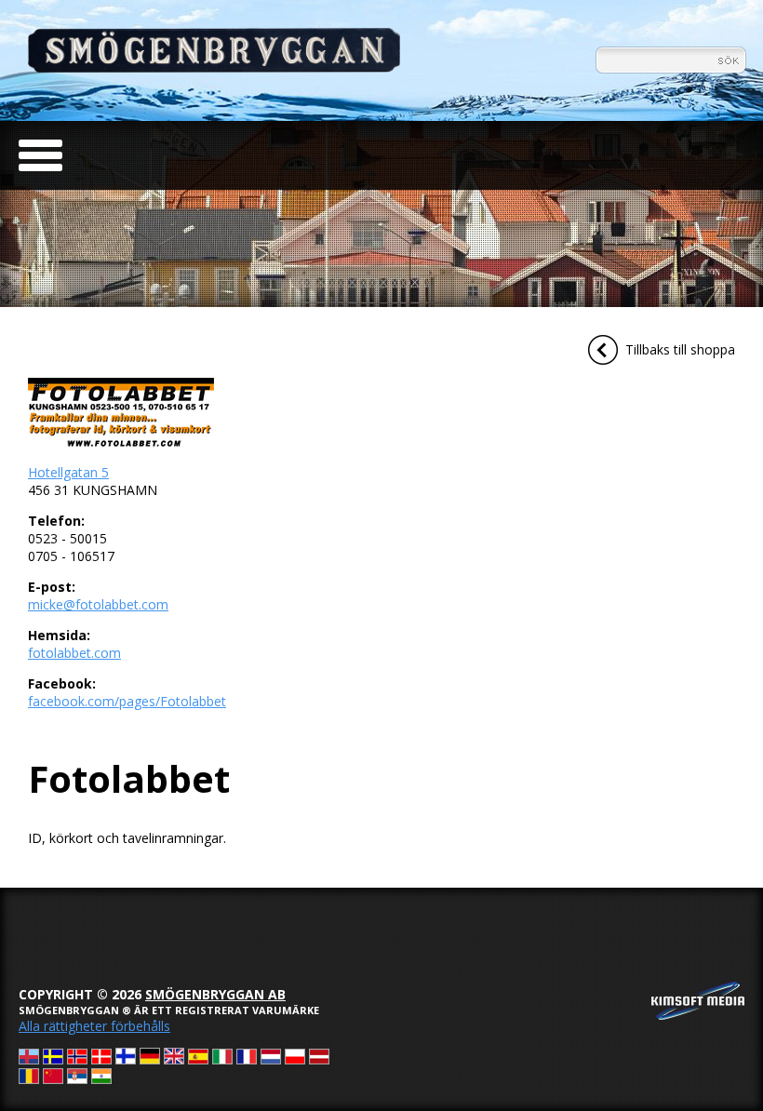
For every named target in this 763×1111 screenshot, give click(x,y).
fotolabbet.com (74, 653)
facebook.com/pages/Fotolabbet (127, 701)
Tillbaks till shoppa (680, 349)
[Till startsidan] (214, 67)
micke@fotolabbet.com (98, 604)
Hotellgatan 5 (68, 472)
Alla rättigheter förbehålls (94, 1026)
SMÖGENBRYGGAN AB (215, 994)
